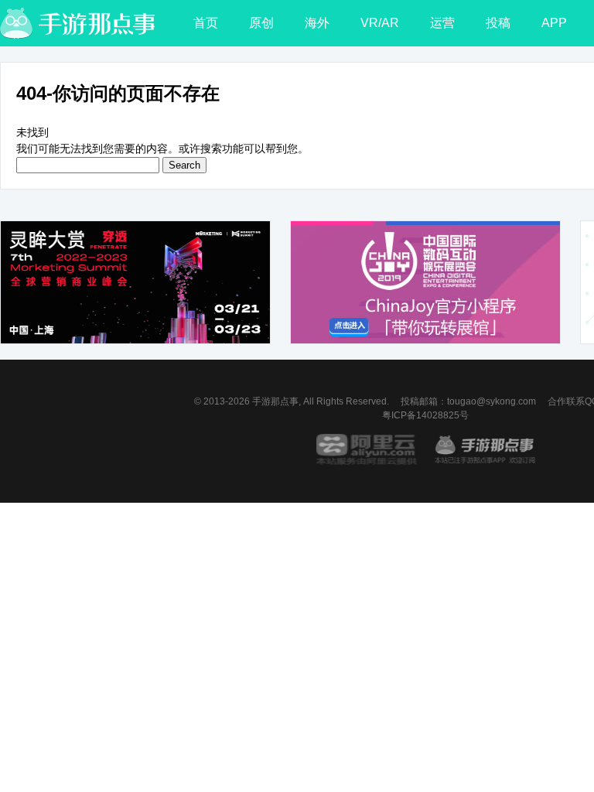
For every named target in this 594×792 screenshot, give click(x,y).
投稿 (498, 22)
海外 (317, 22)
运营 (442, 22)
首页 (205, 22)
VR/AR (379, 22)
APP (554, 22)
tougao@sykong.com (491, 401)
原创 (261, 22)
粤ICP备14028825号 (425, 415)
